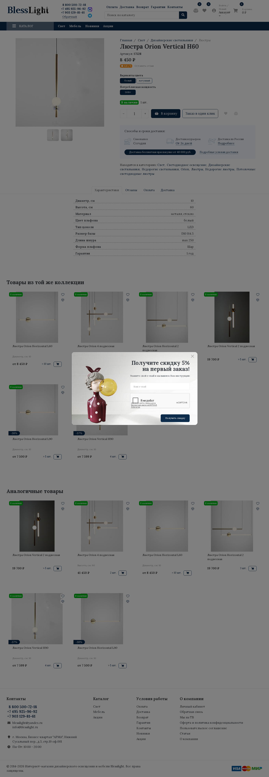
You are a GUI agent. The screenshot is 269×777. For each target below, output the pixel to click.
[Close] (193, 356)
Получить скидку (175, 418)
